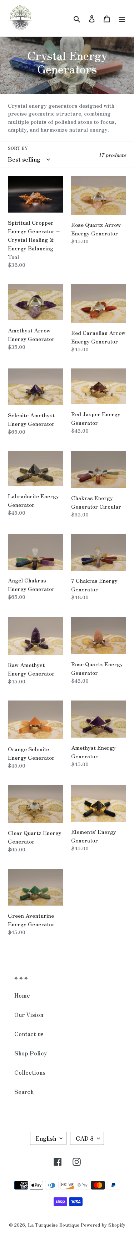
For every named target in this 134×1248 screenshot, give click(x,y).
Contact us (29, 1033)
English (46, 1138)
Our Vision (28, 1014)
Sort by (18, 148)
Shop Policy (30, 1053)
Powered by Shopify (103, 1224)
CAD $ (85, 1138)
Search (24, 1091)
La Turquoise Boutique (53, 1224)
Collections (29, 1072)
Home (22, 995)
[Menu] (121, 18)
